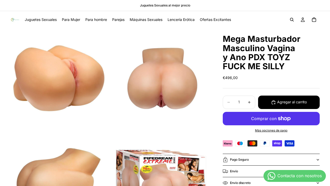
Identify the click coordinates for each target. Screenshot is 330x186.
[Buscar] (292, 19)
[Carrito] (314, 19)
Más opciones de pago (271, 130)
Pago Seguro (239, 159)
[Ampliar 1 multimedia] (60, 78)
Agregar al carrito (292, 102)
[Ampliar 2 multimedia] (160, 78)
